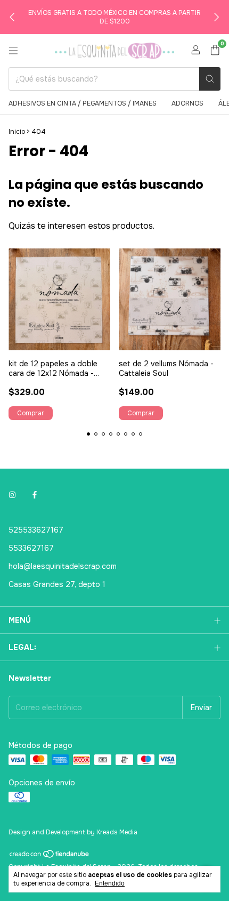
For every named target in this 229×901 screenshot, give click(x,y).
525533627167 (36, 530)
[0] (214, 51)
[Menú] (13, 50)
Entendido (110, 883)
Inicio (17, 131)
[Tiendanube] (50, 856)
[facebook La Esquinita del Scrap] (34, 495)
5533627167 (31, 548)
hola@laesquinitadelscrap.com (63, 566)
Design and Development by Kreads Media (73, 832)
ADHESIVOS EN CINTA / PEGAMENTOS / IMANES (83, 103)
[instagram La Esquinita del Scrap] (12, 495)
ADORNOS (187, 103)
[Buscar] (209, 79)
